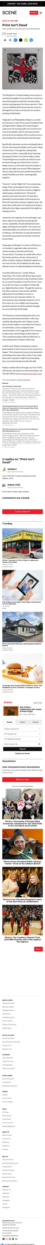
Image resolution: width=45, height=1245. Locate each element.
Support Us (34, 13)
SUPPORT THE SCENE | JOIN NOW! (22, 4)
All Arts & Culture (8, 1038)
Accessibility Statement (10, 1235)
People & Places (8, 1170)
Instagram (6, 1200)
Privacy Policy (7, 1233)
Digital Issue (6, 1028)
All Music (5, 1112)
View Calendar (7, 1058)
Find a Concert (7, 1123)
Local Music (6, 1119)
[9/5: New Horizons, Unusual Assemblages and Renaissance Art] (21, 438)
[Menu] (41, 12)
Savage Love (7, 1049)
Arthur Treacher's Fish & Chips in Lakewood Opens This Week (20, 561)
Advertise (5, 1142)
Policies (5, 1149)
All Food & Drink (8, 1079)
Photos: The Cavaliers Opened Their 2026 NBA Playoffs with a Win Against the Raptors (22, 939)
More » (38, 949)
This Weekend (7, 1065)
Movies (5, 1095)
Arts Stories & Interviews (11, 1042)
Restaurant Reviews (9, 1086)
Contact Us (6, 1139)
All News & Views (8, 1003)
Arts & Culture (10, 21)
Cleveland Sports (8, 1017)
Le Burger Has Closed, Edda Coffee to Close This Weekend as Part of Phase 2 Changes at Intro (22, 686)
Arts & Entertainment (10, 1163)
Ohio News (6, 1014)
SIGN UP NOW (23, 779)
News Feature (7, 1021)
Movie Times (7, 1098)
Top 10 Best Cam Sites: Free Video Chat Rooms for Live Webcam (21, 603)
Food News (6, 1082)
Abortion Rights (8, 1007)
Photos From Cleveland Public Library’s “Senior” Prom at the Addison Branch (22, 862)
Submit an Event (8, 1068)
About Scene (7, 1135)
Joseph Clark (11, 34)
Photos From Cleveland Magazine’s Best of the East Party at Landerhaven (22, 900)
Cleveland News (8, 1010)
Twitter (4, 1204)
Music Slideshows (8, 1126)
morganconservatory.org (31, 373)
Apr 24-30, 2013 (24, 380)
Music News (6, 1116)
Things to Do (7, 1045)
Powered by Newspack (10, 1230)
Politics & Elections (9, 1024)
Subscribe (5, 1193)
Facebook (6, 1207)
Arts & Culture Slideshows (22, 786)
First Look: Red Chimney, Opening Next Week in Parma (21, 645)
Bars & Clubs (6, 1174)
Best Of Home (7, 1160)
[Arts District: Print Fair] (21, 394)
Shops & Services (8, 1177)
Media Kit (5, 1146)
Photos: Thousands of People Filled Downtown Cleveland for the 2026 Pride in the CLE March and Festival (22, 823)
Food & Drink (7, 1167)
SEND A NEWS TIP (23, 512)
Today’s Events (7, 1061)
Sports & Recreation (9, 1181)
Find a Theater (7, 1102)
